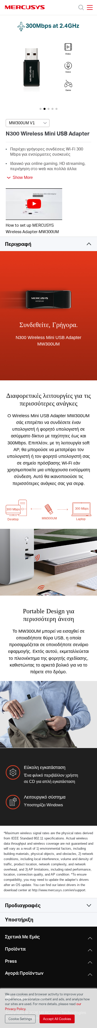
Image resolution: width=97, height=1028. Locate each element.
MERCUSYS (25, 7)
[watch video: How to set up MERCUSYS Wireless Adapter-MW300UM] (34, 204)
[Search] (81, 7)
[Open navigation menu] (89, 7)
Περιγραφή (18, 244)
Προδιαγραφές (23, 905)
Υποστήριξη (19, 919)
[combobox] (27, 123)
